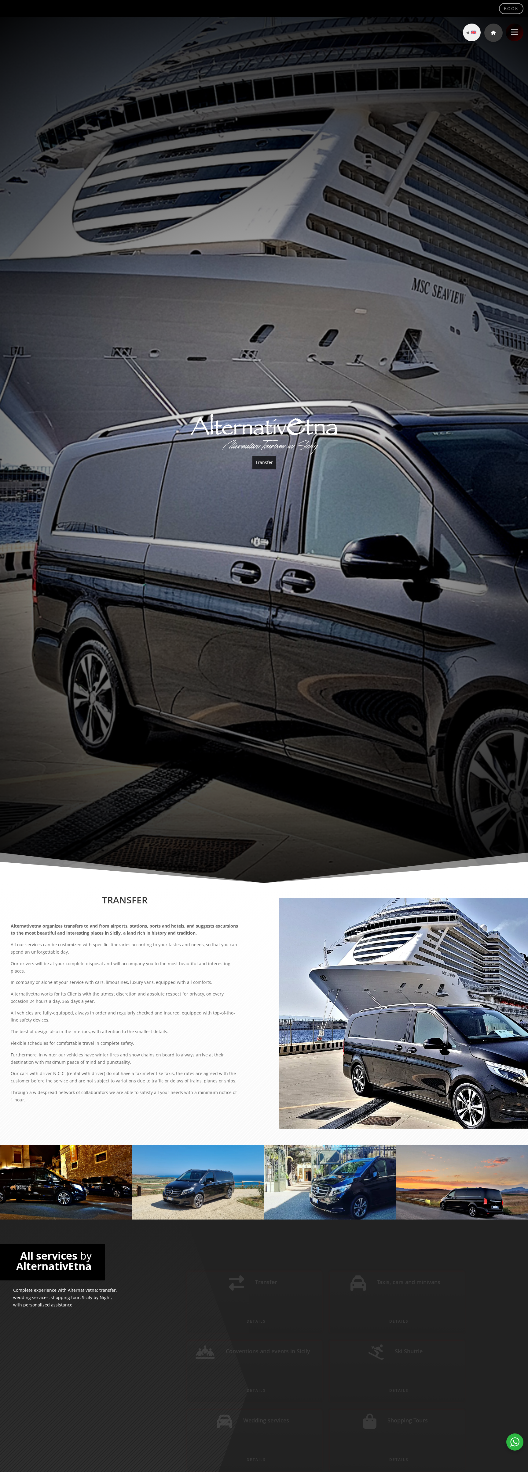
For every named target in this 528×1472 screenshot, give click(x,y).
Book (511, 8)
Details (256, 1314)
